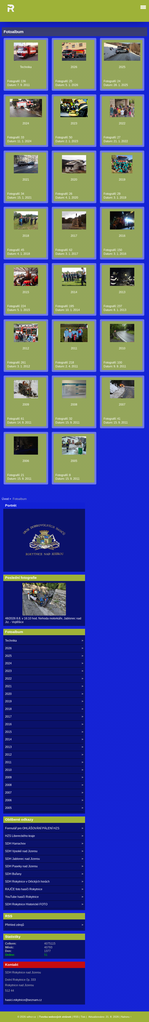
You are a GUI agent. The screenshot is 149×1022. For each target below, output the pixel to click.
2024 (26, 123)
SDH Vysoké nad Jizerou (21, 851)
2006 (26, 460)
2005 (74, 460)
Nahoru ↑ (126, 1016)
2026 (74, 67)
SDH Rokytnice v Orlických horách (27, 881)
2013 (122, 292)
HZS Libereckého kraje (20, 835)
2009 (26, 404)
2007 (122, 404)
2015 (26, 292)
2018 (26, 235)
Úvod (5, 498)
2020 (74, 179)
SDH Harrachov (15, 843)
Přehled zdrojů (14, 924)
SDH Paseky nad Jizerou (21, 866)
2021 (26, 179)
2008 (74, 404)
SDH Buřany (13, 873)
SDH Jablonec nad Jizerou (22, 858)
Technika (26, 67)
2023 (74, 123)
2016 (122, 235)
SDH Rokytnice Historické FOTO (26, 904)
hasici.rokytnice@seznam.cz (23, 999)
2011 (74, 348)
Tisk (83, 1016)
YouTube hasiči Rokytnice (22, 896)
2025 (122, 67)
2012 (26, 348)
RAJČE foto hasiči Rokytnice (23, 889)
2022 (122, 123)
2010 (122, 348)
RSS (75, 1016)
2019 (122, 179)
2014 (74, 292)
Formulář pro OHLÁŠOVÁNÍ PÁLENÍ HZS (32, 828)
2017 (74, 235)
